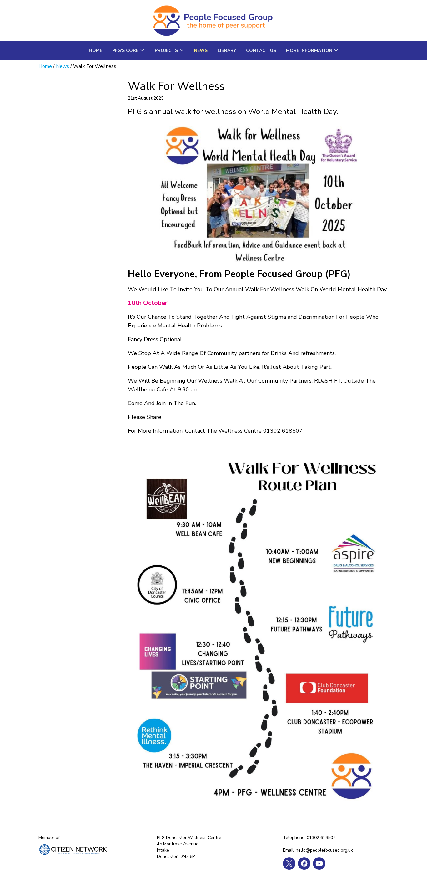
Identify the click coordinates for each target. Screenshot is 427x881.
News (201, 51)
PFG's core (125, 51)
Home (95, 51)
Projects (166, 51)
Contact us (261, 51)
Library (227, 51)
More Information (309, 51)
